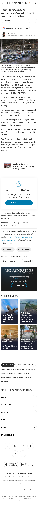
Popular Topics (8, 365)
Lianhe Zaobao (8, 480)
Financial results (24, 249)
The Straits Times (11, 477)
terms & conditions (7, 493)
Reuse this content (10, 261)
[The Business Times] (17, 3)
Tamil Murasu (30, 480)
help (21, 489)
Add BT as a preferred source (17, 28)
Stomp (19, 483)
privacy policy (28, 489)
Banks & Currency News (25, 365)
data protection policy (30, 493)
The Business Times (26, 477)
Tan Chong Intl (7, 249)
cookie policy (18, 493)
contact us (15, 489)
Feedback (27, 261)
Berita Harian (19, 480)
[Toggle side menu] (2, 3)
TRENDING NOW (9, 296)
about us (8, 489)
